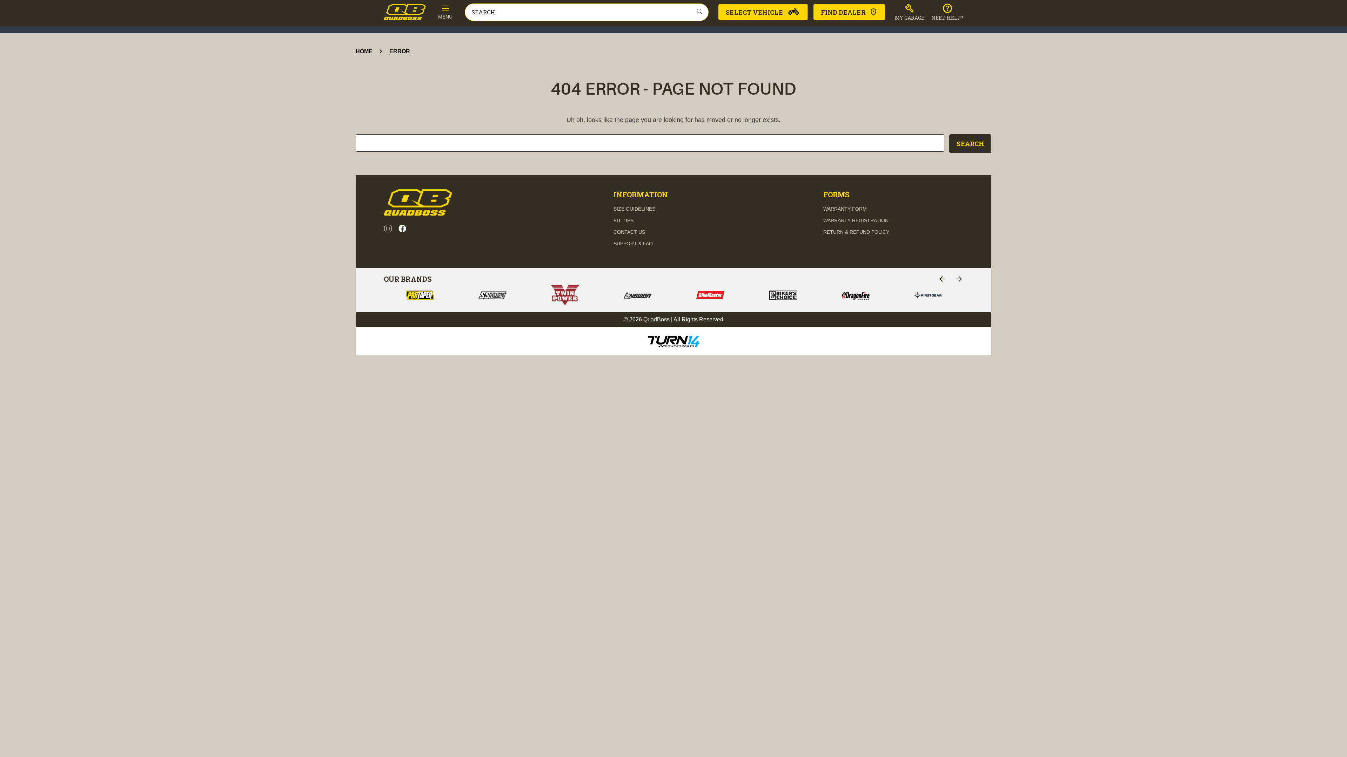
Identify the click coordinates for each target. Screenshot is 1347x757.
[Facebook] (402, 228)
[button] (910, 12)
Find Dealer (843, 12)
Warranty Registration (856, 220)
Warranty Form (845, 209)
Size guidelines (634, 209)
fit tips (624, 220)
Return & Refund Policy (856, 232)
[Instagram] (388, 228)
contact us (629, 232)
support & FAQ (633, 243)
